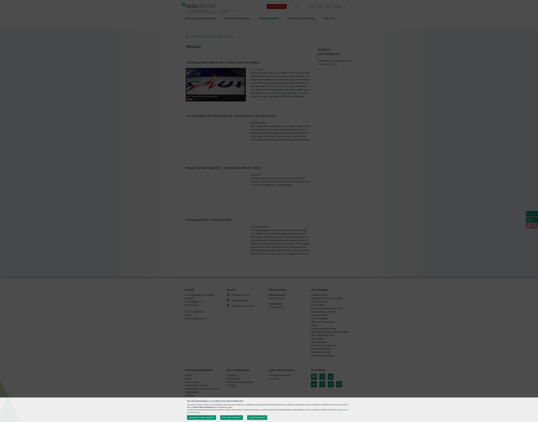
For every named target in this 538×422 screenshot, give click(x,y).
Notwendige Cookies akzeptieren (201, 417)
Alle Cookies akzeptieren (231, 417)
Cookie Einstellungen (257, 417)
